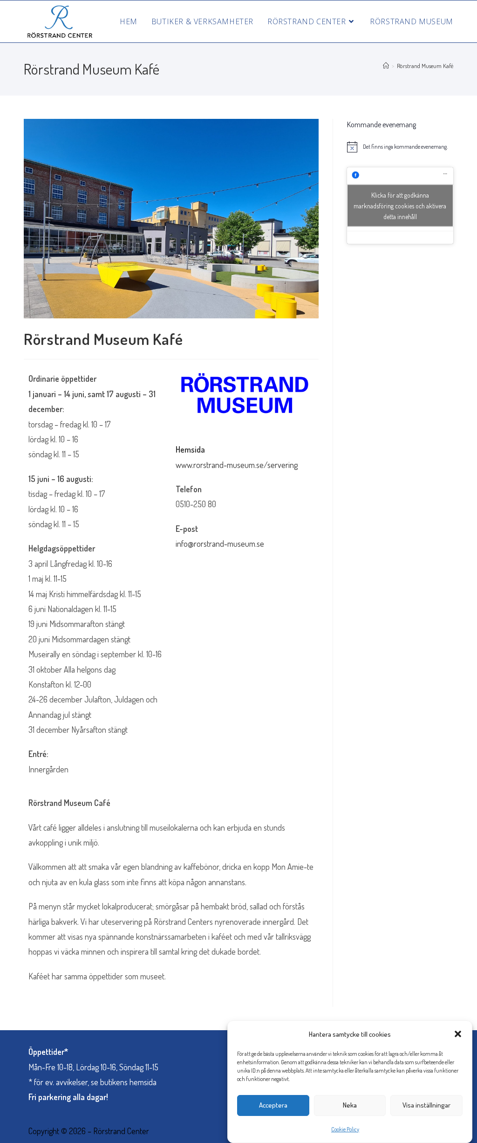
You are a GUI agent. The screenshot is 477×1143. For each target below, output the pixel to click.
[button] (458, 1034)
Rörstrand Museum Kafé (425, 65)
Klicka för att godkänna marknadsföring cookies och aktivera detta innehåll (400, 205)
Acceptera (273, 1105)
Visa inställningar (426, 1105)
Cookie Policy (345, 1129)
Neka (350, 1105)
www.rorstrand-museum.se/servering (237, 465)
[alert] (400, 146)
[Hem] (386, 65)
